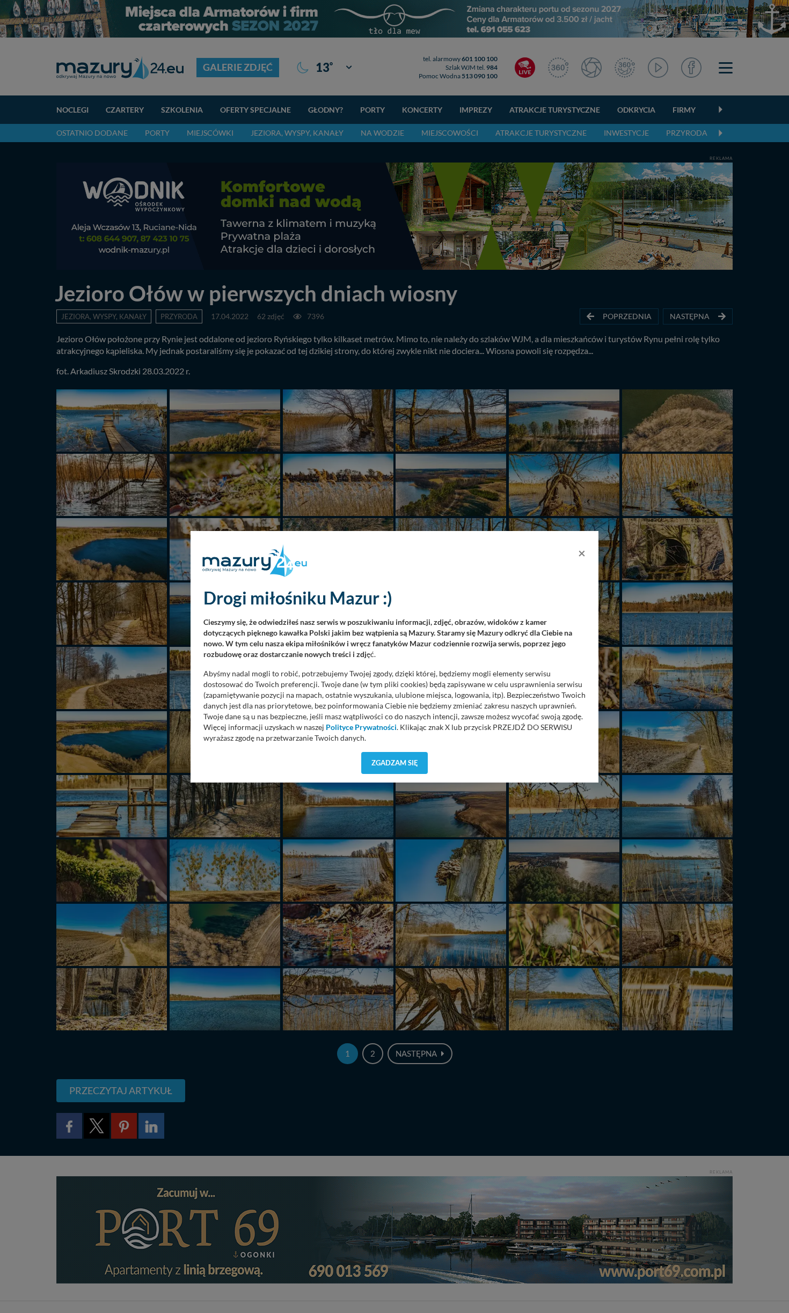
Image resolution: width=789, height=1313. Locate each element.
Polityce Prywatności (361, 727)
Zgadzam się (394, 762)
